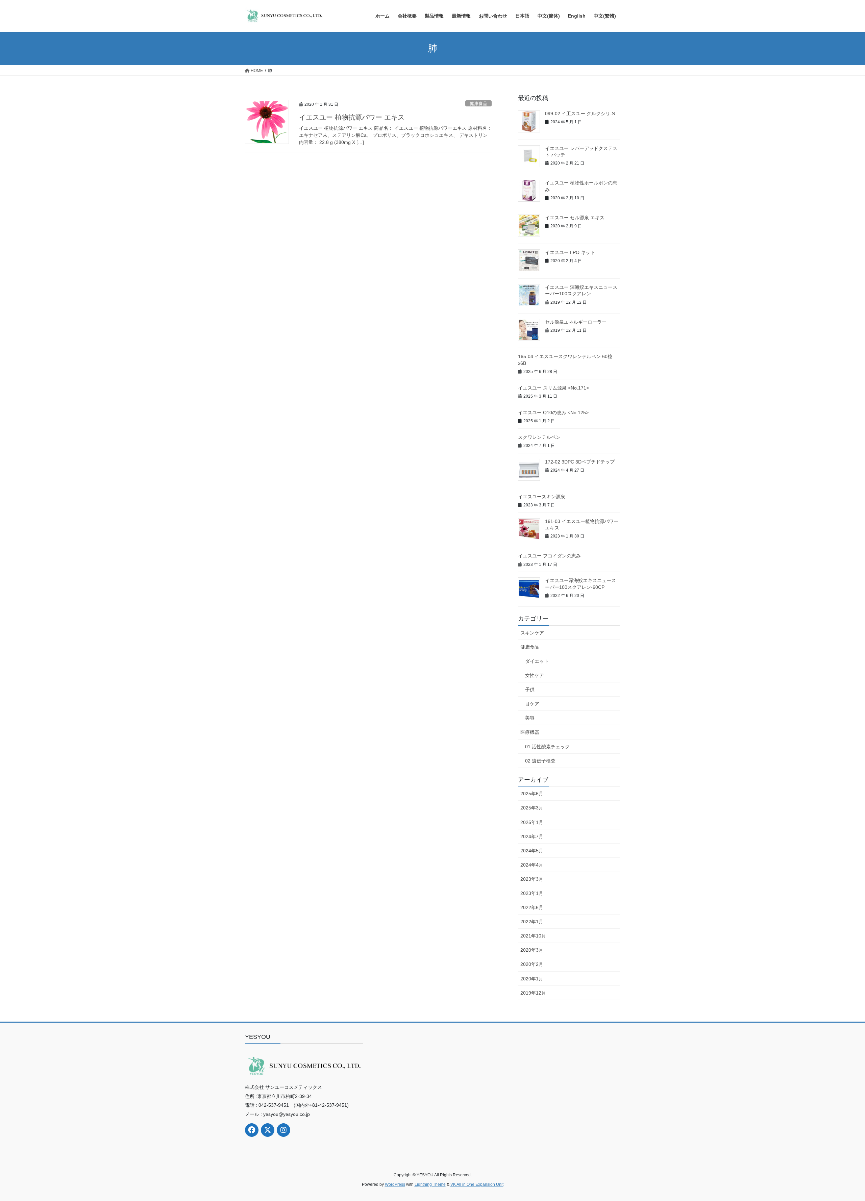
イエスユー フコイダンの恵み (549, 555)
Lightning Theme (430, 1184)
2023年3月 (531, 879)
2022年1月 (531, 921)
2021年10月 (533, 936)
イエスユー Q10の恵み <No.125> (553, 412)
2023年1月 (531, 893)
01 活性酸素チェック (547, 746)
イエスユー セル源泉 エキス (574, 217)
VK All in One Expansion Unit (476, 1184)
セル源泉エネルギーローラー (576, 322)
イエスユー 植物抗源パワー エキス (351, 117)
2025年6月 (531, 793)
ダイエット (537, 661)
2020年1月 (531, 978)
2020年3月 (531, 950)
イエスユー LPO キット (570, 252)
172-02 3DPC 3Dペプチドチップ (580, 462)
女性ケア (534, 675)
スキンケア (532, 632)
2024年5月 (531, 850)
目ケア (532, 703)
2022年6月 (531, 907)
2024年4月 (531, 865)
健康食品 (478, 103)
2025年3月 (531, 807)
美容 (530, 718)
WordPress (395, 1184)
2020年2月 (531, 964)
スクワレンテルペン (539, 437)
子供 (530, 689)
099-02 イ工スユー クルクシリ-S (580, 113)
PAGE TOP (839, 1159)
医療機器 (529, 732)
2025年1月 (531, 822)
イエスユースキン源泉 (541, 496)
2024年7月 (531, 836)
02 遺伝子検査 (540, 761)
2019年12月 (533, 993)
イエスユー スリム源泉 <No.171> (553, 388)
